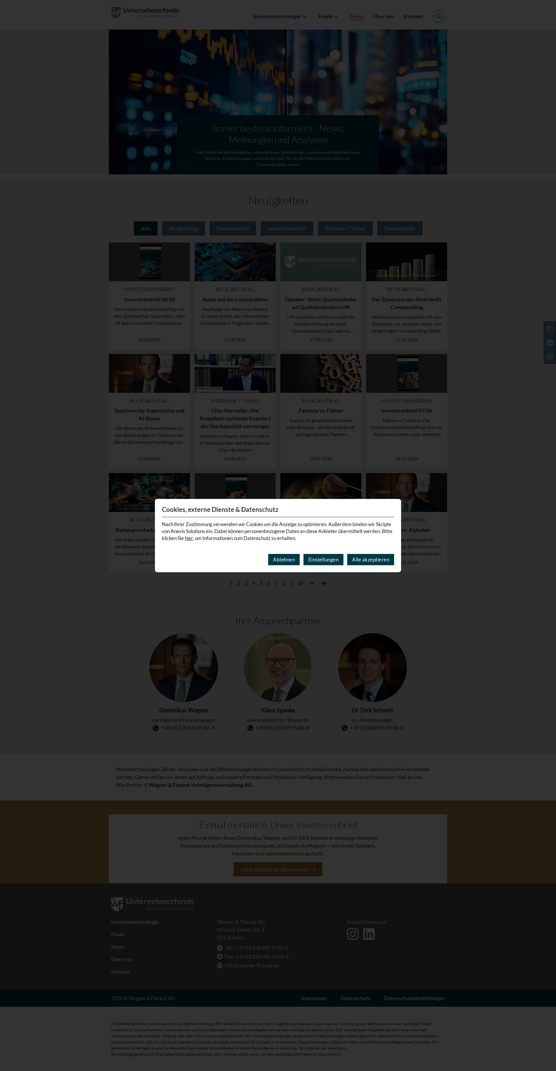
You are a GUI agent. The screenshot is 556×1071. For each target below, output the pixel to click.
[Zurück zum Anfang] (544, 1050)
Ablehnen (284, 560)
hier (189, 538)
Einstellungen (323, 560)
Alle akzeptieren (370, 560)
